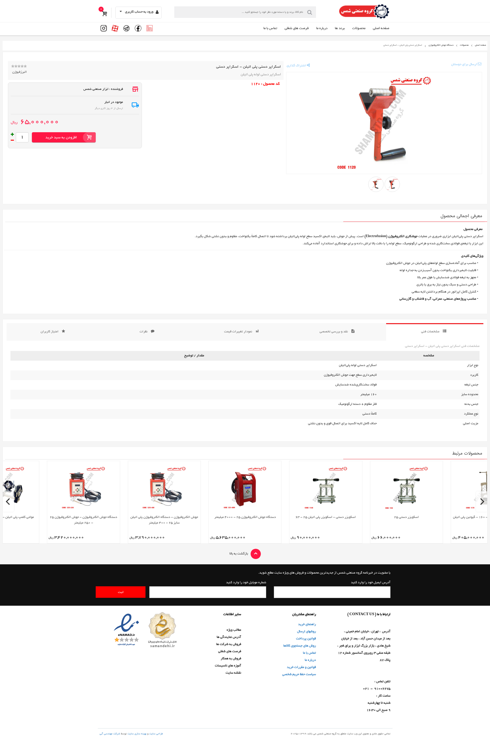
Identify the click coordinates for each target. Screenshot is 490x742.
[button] (138, 12)
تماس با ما (270, 28)
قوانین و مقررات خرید (301, 667)
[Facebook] (138, 29)
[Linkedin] (149, 29)
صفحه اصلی (381, 28)
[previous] (8, 501)
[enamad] (126, 630)
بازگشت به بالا (238, 554)
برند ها (340, 28)
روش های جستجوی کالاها (299, 646)
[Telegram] (126, 29)
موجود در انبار (113, 102)
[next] (481, 501)
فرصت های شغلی (297, 28)
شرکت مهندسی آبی (110, 734)
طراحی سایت (156, 734)
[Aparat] (115, 29)
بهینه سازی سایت (137, 734)
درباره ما (321, 28)
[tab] (434, 332)
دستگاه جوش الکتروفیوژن (441, 45)
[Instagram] (103, 29)
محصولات (358, 28)
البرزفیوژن (19, 72)
